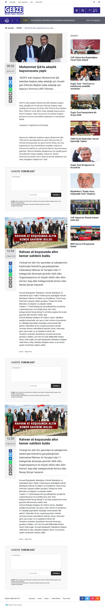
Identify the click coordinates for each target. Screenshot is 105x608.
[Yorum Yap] (10, 101)
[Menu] (77, 10)
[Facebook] (10, 78)
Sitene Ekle (39, 2)
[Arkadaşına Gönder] (10, 93)
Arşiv (31, 2)
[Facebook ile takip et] (82, 598)
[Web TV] (94, 2)
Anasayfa (10, 28)
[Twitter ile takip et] (87, 598)
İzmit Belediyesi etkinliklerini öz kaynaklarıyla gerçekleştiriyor (53, 20)
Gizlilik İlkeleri (56, 598)
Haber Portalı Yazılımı (15, 605)
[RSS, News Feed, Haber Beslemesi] (97, 598)
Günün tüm (93, 20)
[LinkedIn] (10, 86)
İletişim (46, 598)
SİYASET (19, 28)
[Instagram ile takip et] (92, 598)
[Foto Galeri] (99, 2)
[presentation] (12, 20)
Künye (40, 598)
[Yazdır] (10, 97)
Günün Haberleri (22, 2)
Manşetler (12, 2)
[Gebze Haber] (14, 10)
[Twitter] (10, 82)
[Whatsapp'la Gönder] (10, 89)
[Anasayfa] (6, 2)
